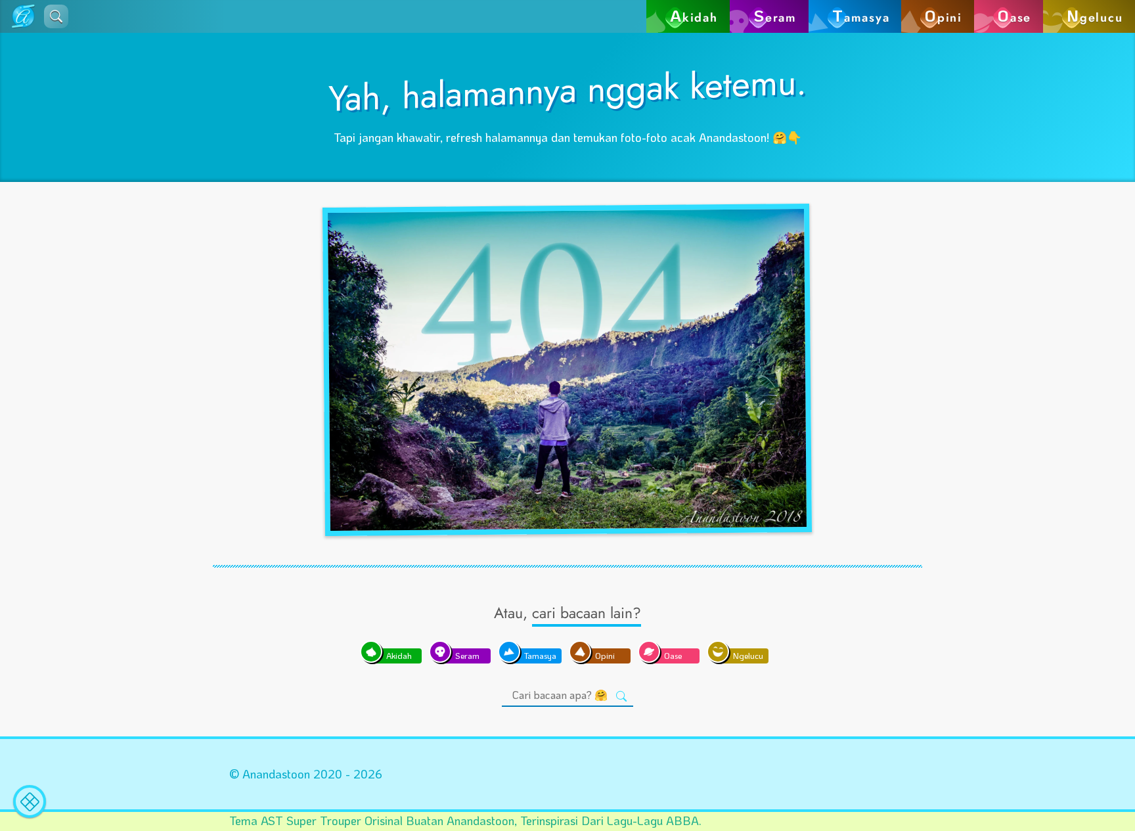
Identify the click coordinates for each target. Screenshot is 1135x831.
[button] (56, 16)
